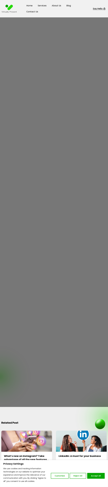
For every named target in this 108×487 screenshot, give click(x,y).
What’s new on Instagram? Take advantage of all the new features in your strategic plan (25, 459)
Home (29, 5)
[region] (54, 473)
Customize (60, 475)
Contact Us (32, 11)
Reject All (77, 475)
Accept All (96, 475)
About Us (56, 5)
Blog (68, 5)
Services (42, 5)
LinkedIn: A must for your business (80, 456)
